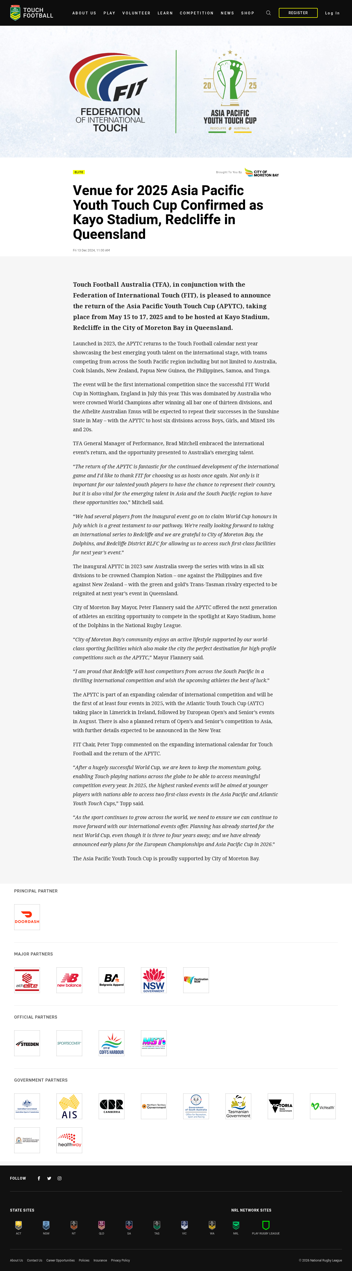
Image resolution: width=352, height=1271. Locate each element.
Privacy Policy (120, 1260)
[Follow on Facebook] (39, 1178)
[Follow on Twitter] (49, 1178)
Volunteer (136, 13)
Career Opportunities (60, 1260)
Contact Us (34, 1260)
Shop (248, 13)
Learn (165, 13)
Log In (332, 13)
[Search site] (268, 13)
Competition (197, 13)
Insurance (100, 1260)
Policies (84, 1260)
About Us (84, 13)
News (227, 13)
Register (298, 12)
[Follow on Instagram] (59, 1178)
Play (110, 13)
